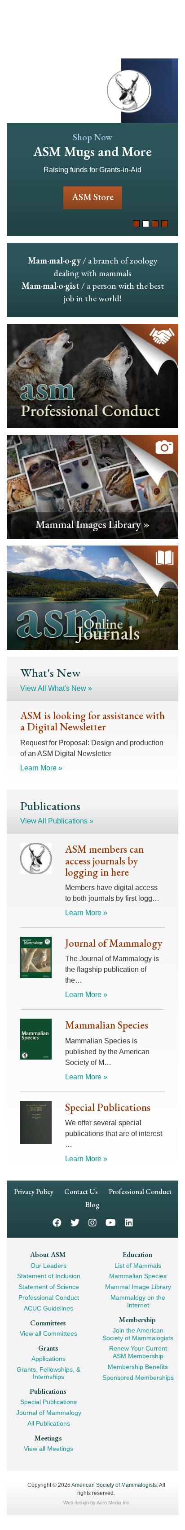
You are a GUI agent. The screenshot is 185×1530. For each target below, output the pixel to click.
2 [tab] (145, 223)
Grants (48, 1347)
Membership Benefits (138, 1366)
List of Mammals (138, 1265)
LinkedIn (129, 1222)
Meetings (48, 1437)
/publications (92, 598)
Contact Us (81, 1191)
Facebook (57, 1222)
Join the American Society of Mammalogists (137, 1333)
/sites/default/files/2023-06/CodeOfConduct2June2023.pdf (92, 375)
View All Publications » (56, 821)
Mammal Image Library (138, 1286)
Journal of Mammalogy (48, 1412)
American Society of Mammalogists (114, 1484)
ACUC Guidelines (48, 1307)
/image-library (92, 486)
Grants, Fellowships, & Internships (48, 1372)
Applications (48, 1358)
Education (137, 1254)
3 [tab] (155, 223)
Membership (137, 1319)
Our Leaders (48, 1265)
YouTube (110, 1222)
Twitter (75, 1222)
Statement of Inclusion (48, 1275)
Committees (48, 1322)
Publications (48, 1391)
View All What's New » (56, 688)
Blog (92, 1204)
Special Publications (48, 1401)
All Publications (48, 1423)
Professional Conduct (140, 1191)
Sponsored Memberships (138, 1377)
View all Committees (48, 1333)
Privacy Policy (33, 1191)
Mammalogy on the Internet (137, 1301)
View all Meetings (48, 1448)
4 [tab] (164, 223)
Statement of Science (48, 1286)
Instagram (92, 1222)
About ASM (48, 1254)
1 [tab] (136, 223)
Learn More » (41, 767)
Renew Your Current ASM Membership (138, 1352)
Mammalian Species (138, 1275)
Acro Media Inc (113, 1502)
